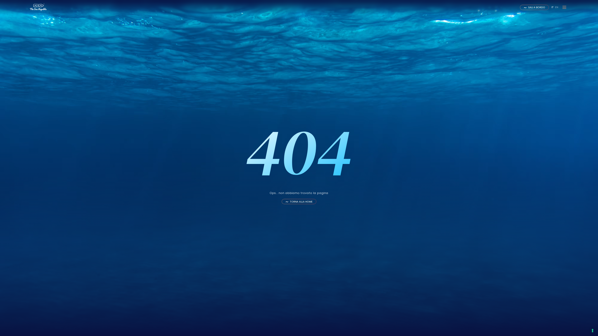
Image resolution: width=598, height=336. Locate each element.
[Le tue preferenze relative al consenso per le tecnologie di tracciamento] (593, 331)
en (556, 7)
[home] (38, 7)
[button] (564, 7)
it (552, 7)
